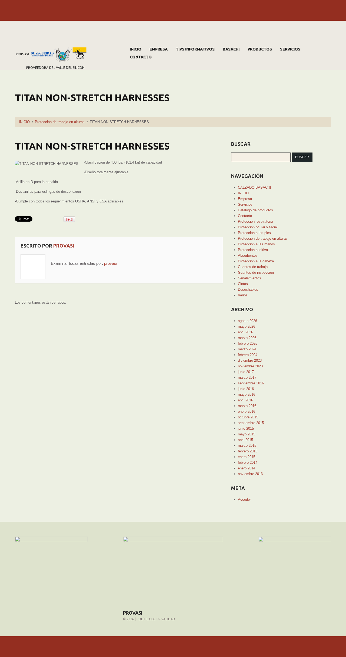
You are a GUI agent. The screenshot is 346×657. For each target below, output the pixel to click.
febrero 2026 (247, 343)
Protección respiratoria (255, 221)
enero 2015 (246, 457)
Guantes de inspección (256, 272)
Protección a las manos (256, 244)
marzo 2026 (247, 338)
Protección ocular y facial (258, 227)
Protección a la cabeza (256, 261)
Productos (260, 49)
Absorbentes (248, 255)
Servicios (290, 49)
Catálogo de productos (255, 210)
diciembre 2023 (250, 360)
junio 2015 (246, 428)
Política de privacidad (156, 619)
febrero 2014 (247, 462)
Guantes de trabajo (253, 267)
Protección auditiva (253, 250)
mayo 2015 (246, 434)
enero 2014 (246, 468)
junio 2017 (246, 372)
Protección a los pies (254, 233)
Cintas (243, 284)
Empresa (158, 49)
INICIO (135, 49)
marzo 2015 (247, 445)
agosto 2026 (247, 321)
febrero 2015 (247, 451)
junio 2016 (246, 389)
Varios (243, 295)
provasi (63, 245)
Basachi (231, 49)
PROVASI (132, 612)
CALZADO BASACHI (254, 187)
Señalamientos (249, 278)
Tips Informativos (195, 49)
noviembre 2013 (250, 474)
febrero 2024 (247, 355)
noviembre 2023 (250, 366)
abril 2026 (245, 332)
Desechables (248, 289)
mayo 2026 (246, 326)
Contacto (141, 57)
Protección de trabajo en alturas (60, 122)
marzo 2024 (247, 349)
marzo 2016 (247, 406)
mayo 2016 (246, 394)
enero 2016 (246, 411)
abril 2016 (245, 400)
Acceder (244, 499)
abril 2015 (245, 440)
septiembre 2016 (251, 383)
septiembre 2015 (251, 423)
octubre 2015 (248, 417)
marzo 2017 (247, 377)
